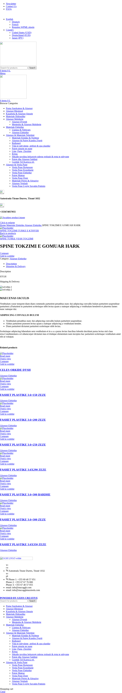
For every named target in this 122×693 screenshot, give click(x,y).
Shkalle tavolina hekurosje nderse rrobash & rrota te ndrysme (40, 156)
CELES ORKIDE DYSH (15, 369)
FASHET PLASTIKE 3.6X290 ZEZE (23, 469)
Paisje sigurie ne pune (22, 148)
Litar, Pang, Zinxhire (21, 151)
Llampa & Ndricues (21, 130)
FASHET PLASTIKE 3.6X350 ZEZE (23, 544)
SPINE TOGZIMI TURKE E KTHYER (19, 230)
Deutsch (16, 22)
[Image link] (16, 559)
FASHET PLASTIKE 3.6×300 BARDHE (25, 494)
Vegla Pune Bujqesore (22, 167)
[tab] (64, 263)
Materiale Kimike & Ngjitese (25, 138)
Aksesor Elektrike (20, 132)
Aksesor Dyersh (19, 121)
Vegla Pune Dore (20, 178)
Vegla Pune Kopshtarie (22, 170)
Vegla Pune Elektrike (22, 172)
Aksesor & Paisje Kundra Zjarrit (27, 140)
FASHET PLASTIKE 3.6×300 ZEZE (23, 519)
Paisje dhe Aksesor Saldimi (24, 159)
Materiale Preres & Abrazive (25, 180)
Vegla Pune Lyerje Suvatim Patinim (28, 186)
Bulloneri (16, 143)
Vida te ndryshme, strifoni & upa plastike (31, 146)
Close (2, 691)
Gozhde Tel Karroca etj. (23, 162)
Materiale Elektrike (15, 225)
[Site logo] (18, 65)
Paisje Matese (18, 175)
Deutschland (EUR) (21, 35)
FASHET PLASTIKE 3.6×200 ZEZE (23, 419)
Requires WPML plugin (23, 27)
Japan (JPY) (17, 38)
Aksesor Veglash (20, 183)
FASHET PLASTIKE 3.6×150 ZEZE (23, 394)
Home (3, 225)
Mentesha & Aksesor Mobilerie (26, 124)
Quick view (5, 358)
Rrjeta (15, 154)
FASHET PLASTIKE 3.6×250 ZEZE (23, 444)
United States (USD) (21, 32)
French (15, 24)
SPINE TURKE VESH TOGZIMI (16, 238)
